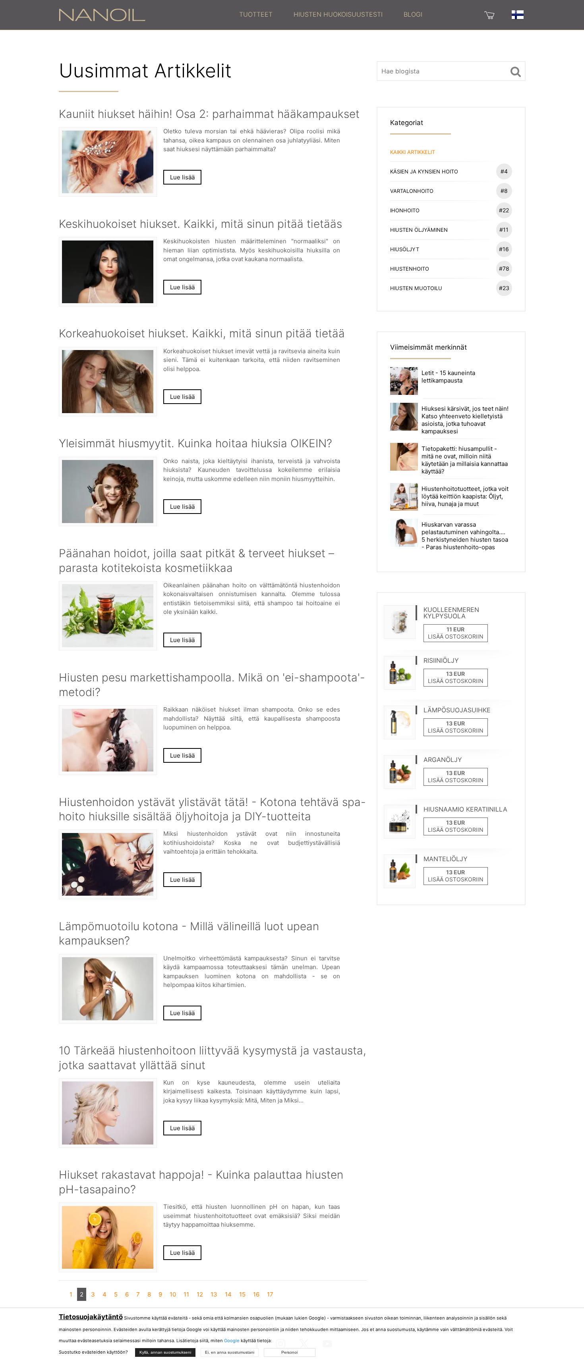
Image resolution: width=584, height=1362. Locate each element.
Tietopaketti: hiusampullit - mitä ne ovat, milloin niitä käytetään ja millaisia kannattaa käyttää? (465, 460)
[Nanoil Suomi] (102, 14)
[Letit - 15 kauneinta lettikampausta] (404, 380)
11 (186, 1294)
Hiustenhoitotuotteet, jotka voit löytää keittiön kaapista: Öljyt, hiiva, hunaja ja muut (465, 496)
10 (173, 1294)
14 (228, 1294)
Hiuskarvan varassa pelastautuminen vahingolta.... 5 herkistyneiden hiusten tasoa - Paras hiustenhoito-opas (465, 536)
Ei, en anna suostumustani (229, 1352)
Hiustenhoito (449, 268)
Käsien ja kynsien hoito (449, 171)
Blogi (413, 14)
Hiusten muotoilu (449, 288)
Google (232, 1340)
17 (270, 1294)
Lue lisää (182, 177)
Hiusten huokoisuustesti (338, 14)
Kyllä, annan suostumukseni (165, 1352)
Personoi (289, 1352)
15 (242, 1294)
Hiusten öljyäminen (449, 229)
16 (256, 1294)
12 (200, 1294)
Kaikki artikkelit (412, 152)
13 (214, 1294)
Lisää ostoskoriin (455, 636)
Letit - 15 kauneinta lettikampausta (448, 376)
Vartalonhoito (449, 190)
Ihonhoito (449, 210)
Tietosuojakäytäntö (91, 1317)
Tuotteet (256, 14)
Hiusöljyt (449, 249)
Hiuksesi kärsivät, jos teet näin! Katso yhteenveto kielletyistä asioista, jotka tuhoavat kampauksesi (465, 420)
